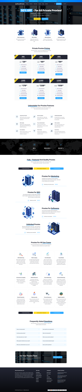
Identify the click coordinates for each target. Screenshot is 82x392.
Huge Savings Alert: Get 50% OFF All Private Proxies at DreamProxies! (62, 376)
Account (65, 3)
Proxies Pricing (37, 18)
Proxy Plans (58, 3)
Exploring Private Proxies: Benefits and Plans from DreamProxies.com (62, 381)
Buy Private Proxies (57, 357)
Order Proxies (23, 72)
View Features (45, 18)
